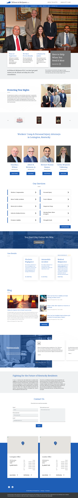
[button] (29, 6)
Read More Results (62, 255)
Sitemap (42, 490)
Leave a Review (13, 475)
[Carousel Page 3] (42, 362)
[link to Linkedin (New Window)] (12, 487)
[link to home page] (17, 2)
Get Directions (26, 475)
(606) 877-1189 (47, 465)
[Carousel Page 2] (39, 362)
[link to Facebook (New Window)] (9, 487)
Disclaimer (47, 490)
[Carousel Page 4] (45, 362)
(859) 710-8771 (14, 465)
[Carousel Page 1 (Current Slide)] (37, 362)
